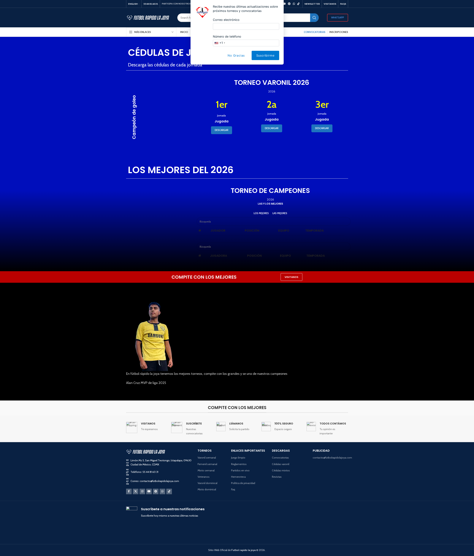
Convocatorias (280, 457)
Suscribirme (265, 55)
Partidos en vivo (240, 470)
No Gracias (236, 55)
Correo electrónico (226, 20)
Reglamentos (239, 464)
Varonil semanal (207, 457)
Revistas (277, 476)
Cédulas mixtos (281, 470)
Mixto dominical (207, 489)
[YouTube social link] (149, 491)
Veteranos (204, 476)
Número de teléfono (227, 36)
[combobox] (219, 43)
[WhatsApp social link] (162, 491)
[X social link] (135, 491)
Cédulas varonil (280, 464)
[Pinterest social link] (155, 491)
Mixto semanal (206, 470)
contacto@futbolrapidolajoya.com (330, 457)
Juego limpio (238, 457)
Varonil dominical (207, 483)
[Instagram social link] (142, 491)
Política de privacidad (243, 483)
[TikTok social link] (169, 491)
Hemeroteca (238, 476)
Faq (233, 489)
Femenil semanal (207, 464)
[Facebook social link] (129, 491)
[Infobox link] (146, 427)
